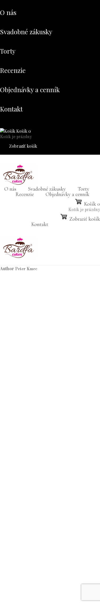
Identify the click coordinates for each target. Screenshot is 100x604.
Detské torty (33, 584)
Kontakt (11, 109)
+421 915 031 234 (26, 429)
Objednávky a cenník (30, 89)
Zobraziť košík (22, 146)
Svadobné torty (36, 578)
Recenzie (13, 70)
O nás (8, 12)
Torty (7, 51)
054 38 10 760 (21, 324)
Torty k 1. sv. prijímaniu (43, 573)
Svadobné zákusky (26, 31)
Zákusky (16, 568)
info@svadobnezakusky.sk (32, 329)
